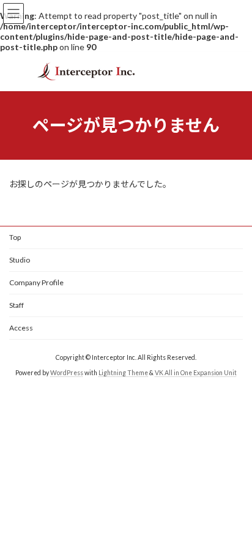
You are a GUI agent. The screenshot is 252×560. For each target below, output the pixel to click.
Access (21, 327)
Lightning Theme (123, 372)
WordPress (66, 372)
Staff (16, 305)
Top (15, 237)
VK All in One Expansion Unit (196, 372)
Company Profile (36, 282)
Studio (19, 259)
